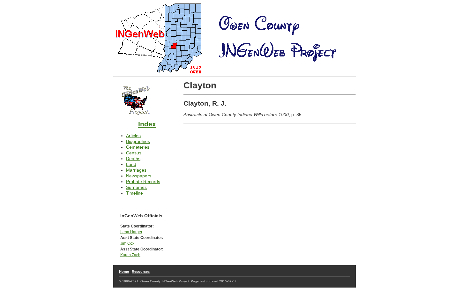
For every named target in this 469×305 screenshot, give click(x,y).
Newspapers (138, 175)
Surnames (136, 187)
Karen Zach (130, 255)
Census (133, 152)
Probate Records (143, 181)
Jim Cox (127, 243)
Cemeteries (137, 147)
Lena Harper (131, 232)
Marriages (136, 170)
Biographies (138, 141)
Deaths (133, 158)
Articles (133, 135)
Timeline (134, 193)
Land (131, 164)
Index (147, 124)
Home (124, 271)
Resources (141, 271)
